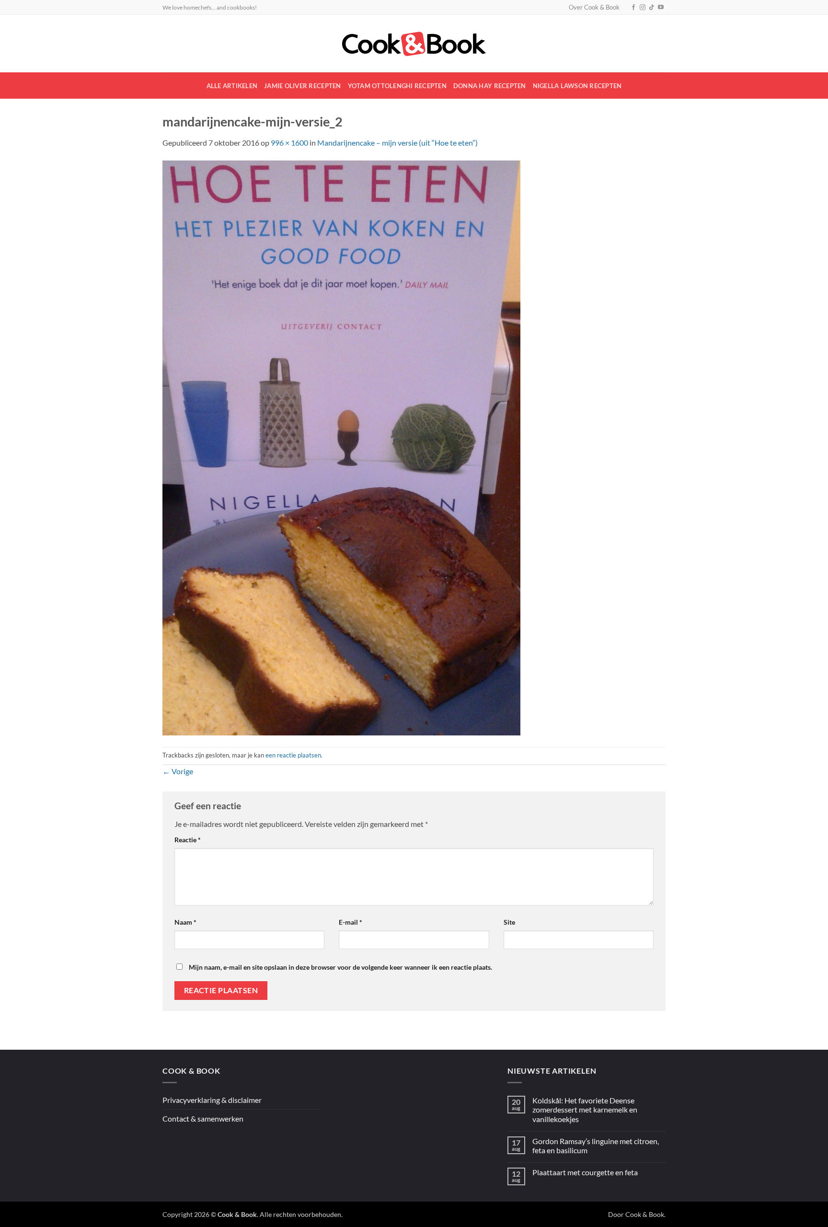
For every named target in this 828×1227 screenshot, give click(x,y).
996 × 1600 (289, 142)
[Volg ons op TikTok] (652, 7)
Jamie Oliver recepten (302, 86)
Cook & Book (644, 1214)
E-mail (350, 922)
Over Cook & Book (594, 7)
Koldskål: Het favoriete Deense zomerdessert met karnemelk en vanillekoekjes (584, 1109)
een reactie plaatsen (293, 755)
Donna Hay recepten (489, 86)
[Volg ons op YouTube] (661, 7)
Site (509, 922)
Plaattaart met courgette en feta (585, 1172)
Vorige (177, 771)
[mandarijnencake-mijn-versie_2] (341, 446)
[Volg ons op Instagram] (642, 7)
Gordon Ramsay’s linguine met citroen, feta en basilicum (595, 1145)
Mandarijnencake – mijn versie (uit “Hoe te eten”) (397, 142)
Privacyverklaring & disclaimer (212, 1099)
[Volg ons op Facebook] (633, 7)
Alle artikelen (232, 86)
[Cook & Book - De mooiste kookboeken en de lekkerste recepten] (414, 44)
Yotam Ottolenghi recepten (397, 86)
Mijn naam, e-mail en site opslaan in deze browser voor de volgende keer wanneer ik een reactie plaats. (340, 967)
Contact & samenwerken (202, 1118)
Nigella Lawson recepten (577, 86)
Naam (185, 922)
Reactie (187, 840)
